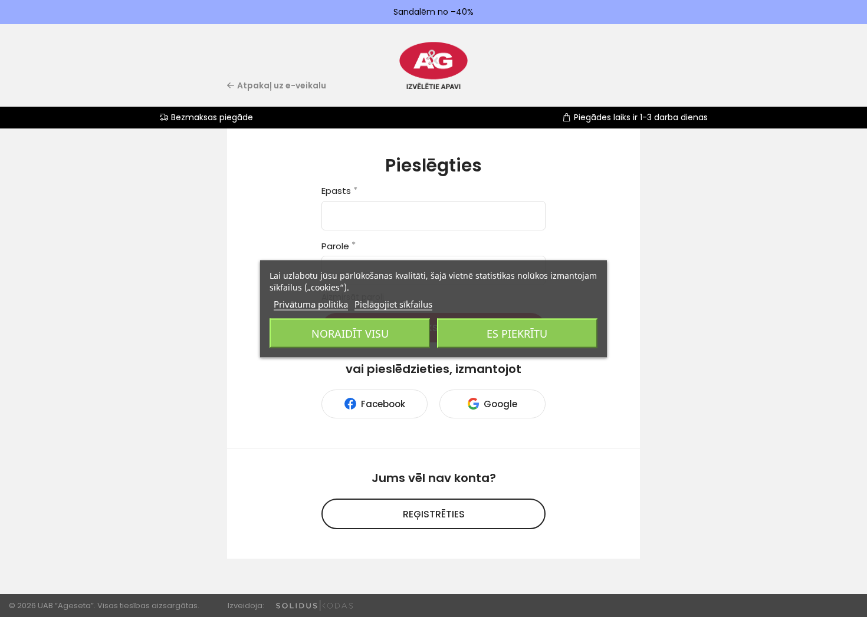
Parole (338, 246)
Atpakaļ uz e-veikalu (281, 85)
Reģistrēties (434, 514)
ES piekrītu (517, 333)
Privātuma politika (311, 303)
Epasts (339, 190)
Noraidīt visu (350, 333)
